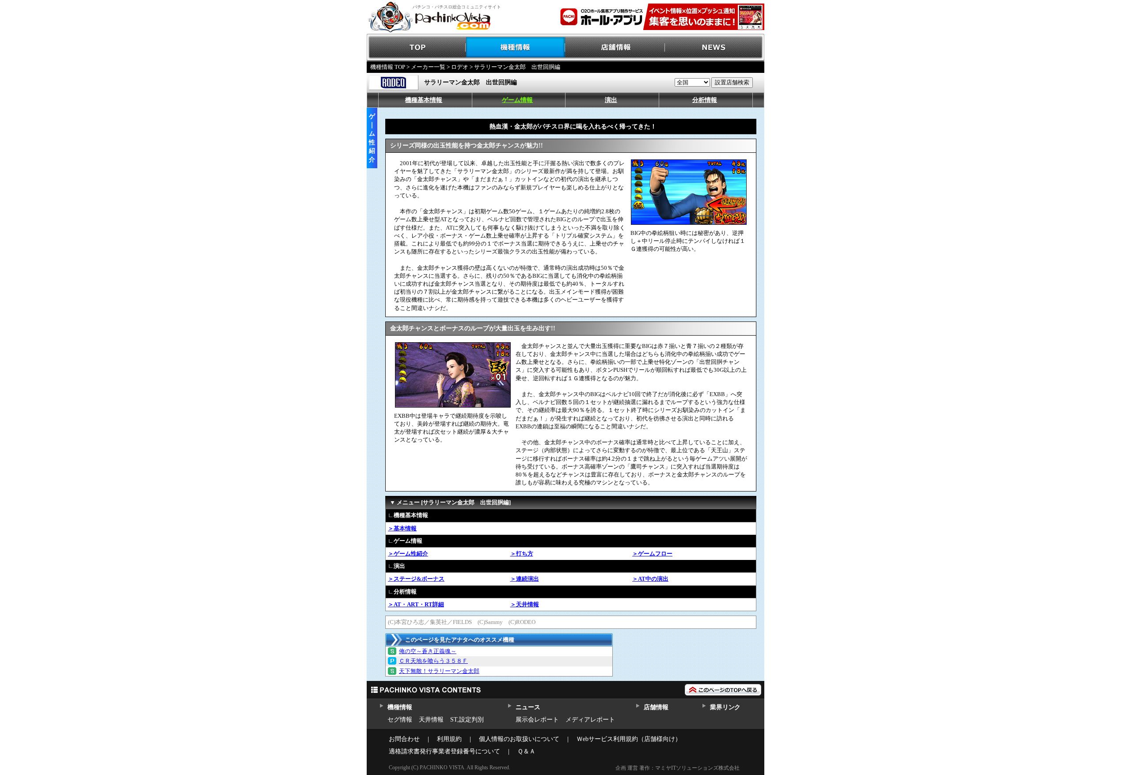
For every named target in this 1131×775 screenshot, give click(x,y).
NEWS (714, 47)
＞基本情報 (402, 528)
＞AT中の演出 (650, 578)
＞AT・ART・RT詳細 (416, 604)
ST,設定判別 (467, 719)
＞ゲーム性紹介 (408, 553)
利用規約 (449, 739)
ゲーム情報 (517, 100)
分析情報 (704, 100)
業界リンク (725, 707)
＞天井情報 (524, 604)
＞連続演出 (524, 578)
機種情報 (516, 47)
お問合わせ (404, 739)
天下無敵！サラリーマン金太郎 (439, 671)
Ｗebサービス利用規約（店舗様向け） (629, 739)
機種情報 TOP (387, 67)
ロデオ (459, 67)
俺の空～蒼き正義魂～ (427, 651)
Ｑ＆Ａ (526, 751)
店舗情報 (615, 47)
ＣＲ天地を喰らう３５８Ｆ (433, 661)
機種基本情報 (423, 100)
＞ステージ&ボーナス (416, 578)
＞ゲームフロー (652, 553)
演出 (611, 100)
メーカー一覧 (428, 67)
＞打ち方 (521, 553)
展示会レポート (537, 719)
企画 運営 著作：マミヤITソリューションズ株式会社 (677, 768)
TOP (416, 47)
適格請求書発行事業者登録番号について (444, 751)
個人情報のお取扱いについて (519, 739)
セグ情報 (399, 719)
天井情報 (431, 719)
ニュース (528, 707)
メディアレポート (590, 719)
